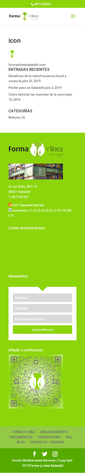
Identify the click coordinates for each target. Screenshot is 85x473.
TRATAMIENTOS (20, 437)
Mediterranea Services (39, 460)
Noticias (14, 117)
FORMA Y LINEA (23, 432)
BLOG (21, 442)
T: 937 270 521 (18, 197)
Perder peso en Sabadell (26, 87)
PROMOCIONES (49, 437)
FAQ (68, 437)
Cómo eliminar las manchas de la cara (36, 94)
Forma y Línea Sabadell (46, 465)
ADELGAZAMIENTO (54, 432)
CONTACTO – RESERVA (47, 442)
